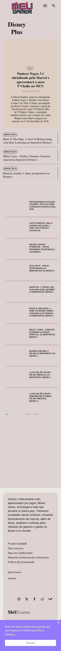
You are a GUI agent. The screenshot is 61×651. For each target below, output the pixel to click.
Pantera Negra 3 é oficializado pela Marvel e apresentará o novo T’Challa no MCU (30, 79)
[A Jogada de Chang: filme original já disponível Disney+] (16, 377)
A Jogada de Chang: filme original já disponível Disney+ (40, 374)
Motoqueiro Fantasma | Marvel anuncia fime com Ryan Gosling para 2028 (42, 205)
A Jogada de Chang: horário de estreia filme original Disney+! (40, 397)
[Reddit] (42, 599)
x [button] (58, 622)
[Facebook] (34, 599)
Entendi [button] (30, 643)
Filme (30, 68)
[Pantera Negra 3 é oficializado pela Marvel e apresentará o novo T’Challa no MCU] (30, 52)
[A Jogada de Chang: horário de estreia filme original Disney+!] (16, 398)
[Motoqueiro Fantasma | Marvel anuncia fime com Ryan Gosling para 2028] (16, 206)
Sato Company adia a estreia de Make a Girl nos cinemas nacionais (41, 226)
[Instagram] (19, 599)
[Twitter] (26, 599)
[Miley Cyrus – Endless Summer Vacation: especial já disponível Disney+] (16, 334)
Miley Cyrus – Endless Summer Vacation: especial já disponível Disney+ (27, 157)
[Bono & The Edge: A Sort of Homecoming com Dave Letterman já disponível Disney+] (16, 313)
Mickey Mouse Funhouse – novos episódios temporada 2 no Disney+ (42, 248)
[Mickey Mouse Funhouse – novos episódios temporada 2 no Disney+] (16, 249)
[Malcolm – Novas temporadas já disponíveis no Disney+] (16, 270)
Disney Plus (10, 134)
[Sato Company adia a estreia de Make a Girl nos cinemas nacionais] (16, 227)
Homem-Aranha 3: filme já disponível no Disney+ (26, 175)
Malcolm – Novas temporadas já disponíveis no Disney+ (42, 268)
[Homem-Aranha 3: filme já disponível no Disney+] (16, 355)
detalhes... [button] (10, 634)
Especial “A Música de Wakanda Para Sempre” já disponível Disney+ (42, 289)
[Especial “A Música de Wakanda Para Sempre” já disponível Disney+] (16, 291)
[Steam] (50, 599)
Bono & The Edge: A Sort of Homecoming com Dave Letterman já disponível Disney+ (27, 140)
